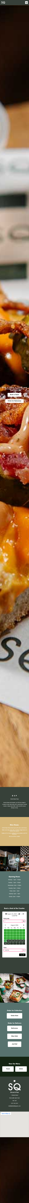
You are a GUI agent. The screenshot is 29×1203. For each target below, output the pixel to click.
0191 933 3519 (14, 1103)
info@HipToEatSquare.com (14, 1106)
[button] (26, 2)
